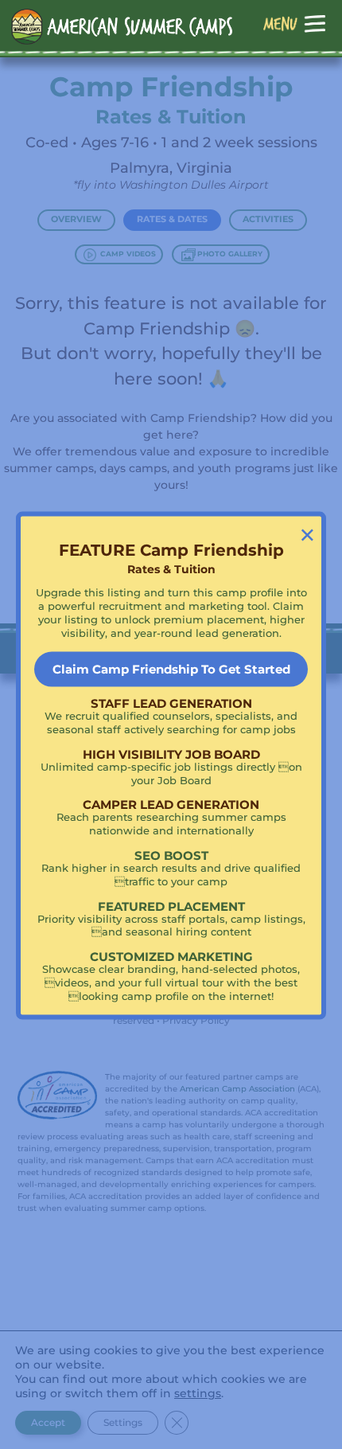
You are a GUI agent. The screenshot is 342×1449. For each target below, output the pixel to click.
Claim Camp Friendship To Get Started (171, 669)
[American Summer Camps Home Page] (122, 27)
